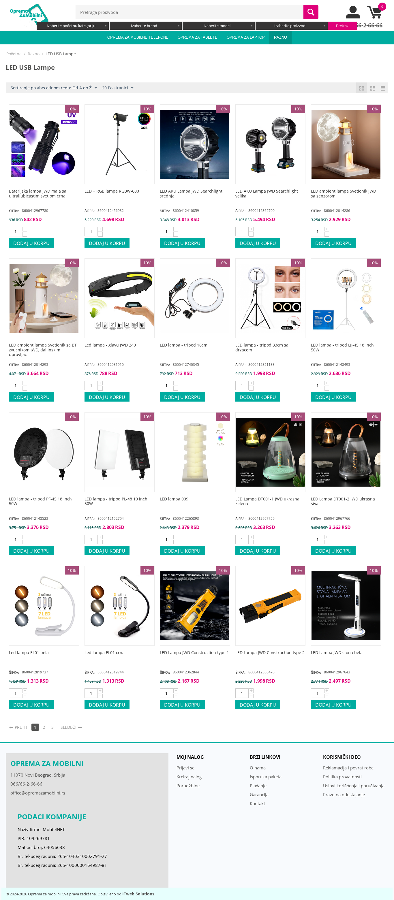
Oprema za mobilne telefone (137, 37)
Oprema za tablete (197, 37)
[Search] (310, 12)
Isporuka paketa (266, 777)
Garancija (259, 794)
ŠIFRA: (14, 210)
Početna (14, 54)
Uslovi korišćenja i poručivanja (353, 785)
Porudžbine (188, 785)
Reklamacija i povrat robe (348, 768)
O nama (258, 768)
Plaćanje (258, 785)
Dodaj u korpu (31, 243)
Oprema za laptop (246, 37)
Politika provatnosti (342, 777)
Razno (280, 37)
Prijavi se (185, 768)
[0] (374, 17)
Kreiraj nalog (189, 777)
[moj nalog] (353, 17)
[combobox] (73, 26)
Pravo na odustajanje (344, 794)
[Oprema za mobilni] (29, 15)
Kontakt (257, 803)
